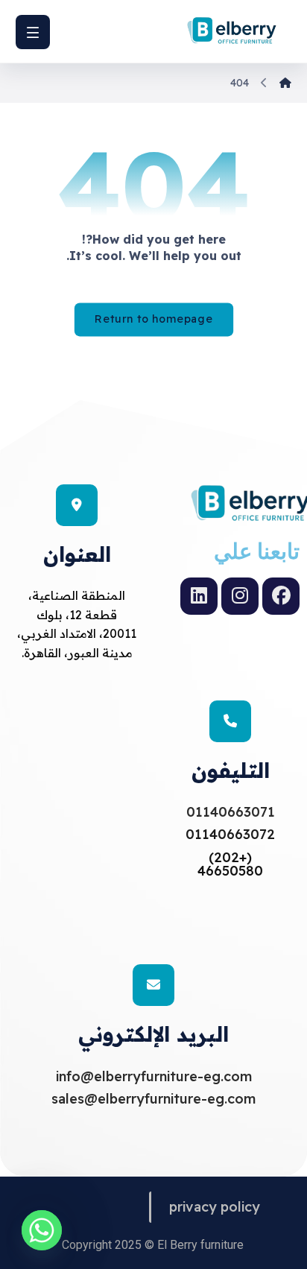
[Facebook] (281, 596)
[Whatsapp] (42, 1230)
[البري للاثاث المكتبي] (232, 31)
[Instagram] (240, 596)
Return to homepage (153, 319)
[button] (33, 32)
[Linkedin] (199, 596)
